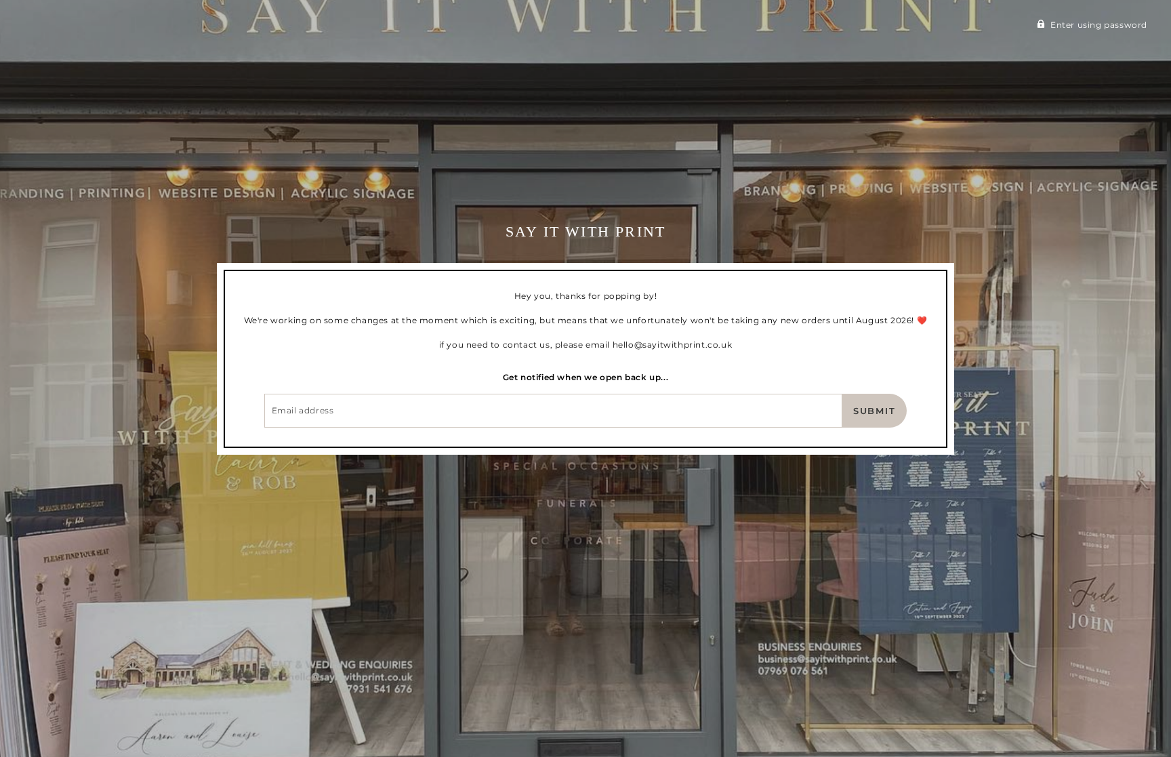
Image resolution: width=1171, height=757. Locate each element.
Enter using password (1098, 25)
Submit (875, 410)
